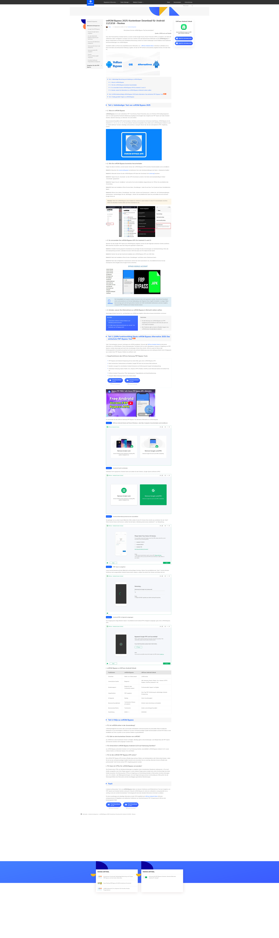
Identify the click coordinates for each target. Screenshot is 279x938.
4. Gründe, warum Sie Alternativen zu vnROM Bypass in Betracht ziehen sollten (130, 90)
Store (168, 2)
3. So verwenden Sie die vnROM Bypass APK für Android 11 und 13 (128, 87)
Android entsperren (132, 26)
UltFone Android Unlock (147, 45)
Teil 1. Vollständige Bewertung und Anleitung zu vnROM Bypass (125, 79)
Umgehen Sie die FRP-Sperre (93, 66)
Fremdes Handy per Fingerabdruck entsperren (94, 60)
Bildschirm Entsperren (93, 25)
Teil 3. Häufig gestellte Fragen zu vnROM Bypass (121, 97)
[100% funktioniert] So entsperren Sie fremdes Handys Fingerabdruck (116, 889)
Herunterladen (177, 2)
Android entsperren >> (94, 814)
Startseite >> (85, 814)
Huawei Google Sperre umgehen (93, 32)
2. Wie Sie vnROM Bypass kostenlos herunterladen (123, 85)
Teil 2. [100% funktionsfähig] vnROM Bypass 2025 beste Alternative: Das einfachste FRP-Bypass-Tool (136, 94)
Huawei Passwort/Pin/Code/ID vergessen (93, 56)
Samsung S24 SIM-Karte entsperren (94, 42)
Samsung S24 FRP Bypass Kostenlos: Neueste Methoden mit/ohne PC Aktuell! (162, 877)
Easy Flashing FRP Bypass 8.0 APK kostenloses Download (117, 883)
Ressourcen (185, 5)
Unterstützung (188, 2)
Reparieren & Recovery (110, 2)
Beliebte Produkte (138, 2)
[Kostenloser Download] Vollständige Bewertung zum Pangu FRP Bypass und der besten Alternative (118, 877)
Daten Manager (124, 2)
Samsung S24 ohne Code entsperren (94, 46)
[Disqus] (139, 837)
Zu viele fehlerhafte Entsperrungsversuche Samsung (93, 37)
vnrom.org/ (152, 173)
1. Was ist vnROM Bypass (117, 82)
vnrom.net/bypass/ (124, 170)
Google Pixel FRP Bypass (94, 29)
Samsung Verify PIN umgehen (92, 51)
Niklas (109, 26)
